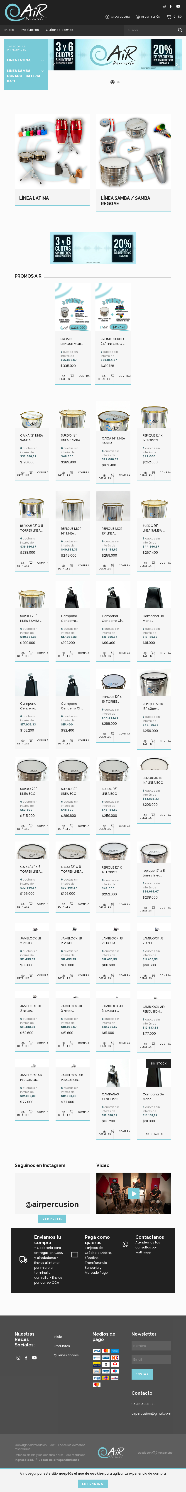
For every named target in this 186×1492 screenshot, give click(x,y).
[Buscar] (180, 30)
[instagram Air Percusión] (164, 6)
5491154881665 (143, 1404)
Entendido (93, 1484)
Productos (30, 30)
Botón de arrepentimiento (59, 1460)
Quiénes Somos (60, 30)
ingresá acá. (24, 1460)
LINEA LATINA (19, 60)
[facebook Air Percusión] (171, 6)
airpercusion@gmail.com (151, 1413)
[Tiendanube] (155, 1453)
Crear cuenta (120, 17)
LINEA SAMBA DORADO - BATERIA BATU (23, 76)
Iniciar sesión (150, 17)
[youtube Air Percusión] (178, 6)
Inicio (9, 30)
